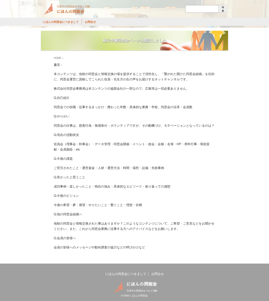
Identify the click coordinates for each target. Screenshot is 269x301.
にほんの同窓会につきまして (61, 22)
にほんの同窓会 (70, 11)
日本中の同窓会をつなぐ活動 (142, 290)
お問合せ (90, 22)
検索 (223, 8)
